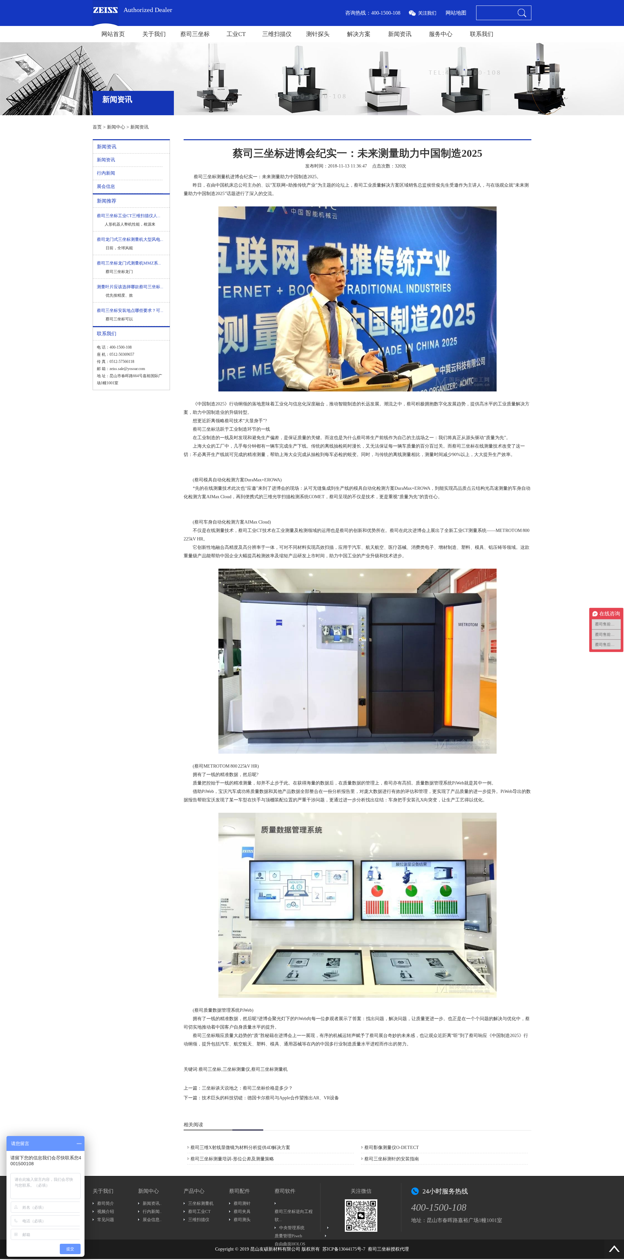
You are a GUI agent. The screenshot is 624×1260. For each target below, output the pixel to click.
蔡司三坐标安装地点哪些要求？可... (130, 310)
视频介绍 (105, 1211)
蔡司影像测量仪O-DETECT (391, 1147)
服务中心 (440, 34)
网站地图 (456, 13)
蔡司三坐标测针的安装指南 (391, 1158)
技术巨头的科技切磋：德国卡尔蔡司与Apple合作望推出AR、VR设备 (270, 1097)
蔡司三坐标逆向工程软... (294, 1215)
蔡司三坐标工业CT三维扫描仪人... (128, 215)
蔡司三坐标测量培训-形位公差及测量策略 (232, 1158)
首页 (97, 127)
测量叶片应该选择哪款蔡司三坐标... (130, 286)
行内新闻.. (152, 1211)
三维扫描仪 (277, 34)
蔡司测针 (242, 1203)
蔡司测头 (242, 1219)
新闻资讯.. (152, 1203)
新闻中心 (116, 127)
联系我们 (481, 34)
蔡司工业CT (199, 1211)
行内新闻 (106, 173)
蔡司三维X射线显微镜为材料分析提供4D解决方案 (240, 1147)
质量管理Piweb (288, 1235)
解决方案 (358, 34)
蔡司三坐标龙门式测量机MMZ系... (129, 263)
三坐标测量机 (201, 1203)
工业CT (236, 34)
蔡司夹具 (242, 1211)
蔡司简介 (105, 1203)
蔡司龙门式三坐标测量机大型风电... (130, 239)
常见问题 (105, 1219)
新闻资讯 (399, 34)
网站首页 (113, 34)
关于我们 (154, 34)
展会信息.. (152, 1219)
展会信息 (106, 186)
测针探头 (318, 34)
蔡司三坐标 (195, 34)
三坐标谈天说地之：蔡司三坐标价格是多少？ (247, 1088)
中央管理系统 (292, 1227)
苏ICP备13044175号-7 (343, 1249)
